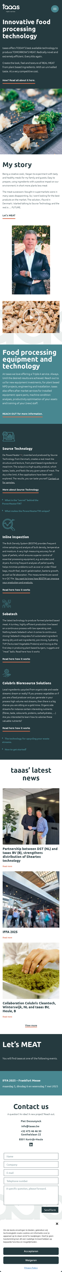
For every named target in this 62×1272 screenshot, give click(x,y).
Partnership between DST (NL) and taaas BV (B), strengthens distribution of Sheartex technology (30, 855)
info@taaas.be (30, 1126)
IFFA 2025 (10, 932)
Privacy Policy (31, 1268)
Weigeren (31, 1260)
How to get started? (15, 749)
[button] (57, 1223)
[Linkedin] (31, 1144)
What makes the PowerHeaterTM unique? (27, 510)
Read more (7, 866)
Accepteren (31, 1251)
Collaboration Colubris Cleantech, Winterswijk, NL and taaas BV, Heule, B (29, 1007)
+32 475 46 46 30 (31, 1131)
